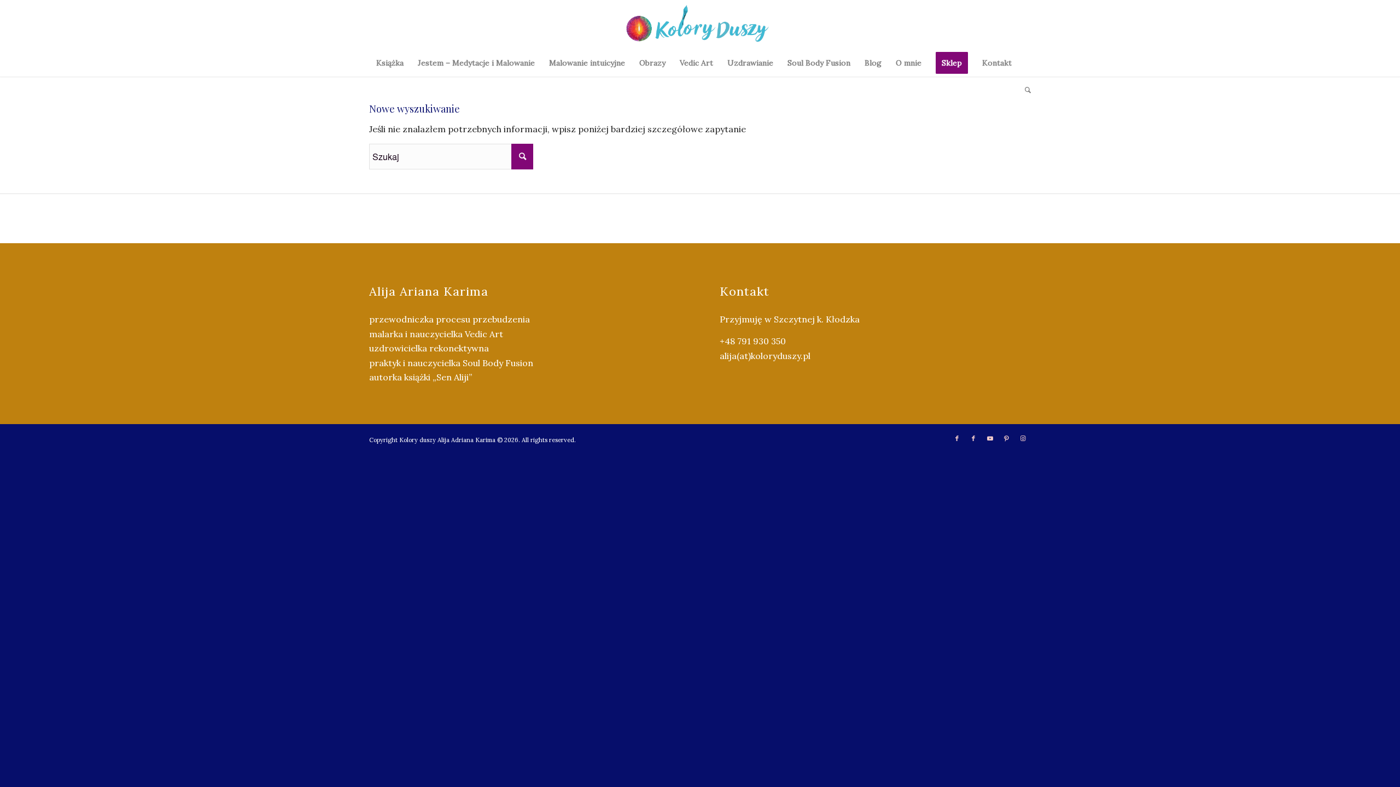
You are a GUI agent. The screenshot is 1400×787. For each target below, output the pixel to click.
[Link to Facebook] (957, 438)
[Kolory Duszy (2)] (700, 24)
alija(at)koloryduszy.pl (765, 355)
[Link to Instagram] (1022, 438)
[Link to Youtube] (990, 438)
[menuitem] (390, 63)
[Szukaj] (1024, 90)
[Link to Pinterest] (1006, 438)
